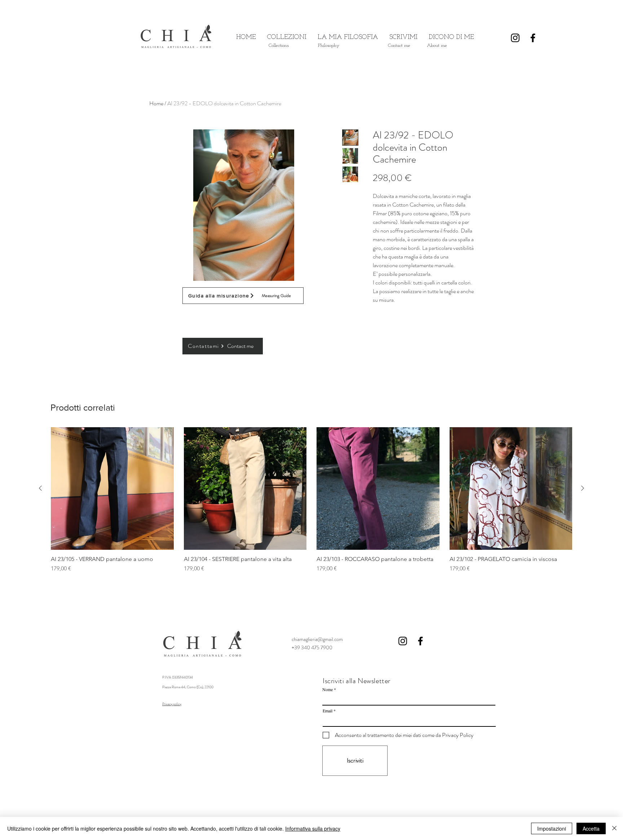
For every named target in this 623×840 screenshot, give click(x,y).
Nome (327, 689)
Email (327, 710)
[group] (311, 504)
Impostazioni (551, 828)
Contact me (240, 346)
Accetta (591, 828)
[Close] (614, 828)
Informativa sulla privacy (312, 828)
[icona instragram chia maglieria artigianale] (515, 38)
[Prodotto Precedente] (40, 488)
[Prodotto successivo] (582, 488)
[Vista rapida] (112, 488)
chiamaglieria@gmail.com (317, 639)
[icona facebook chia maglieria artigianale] (533, 38)
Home (156, 103)
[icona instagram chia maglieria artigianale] (402, 641)
